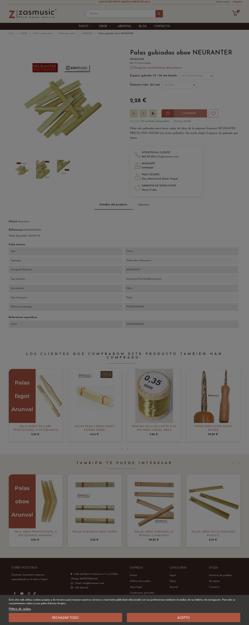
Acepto (183, 617)
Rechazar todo (65, 617)
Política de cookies (20, 609)
